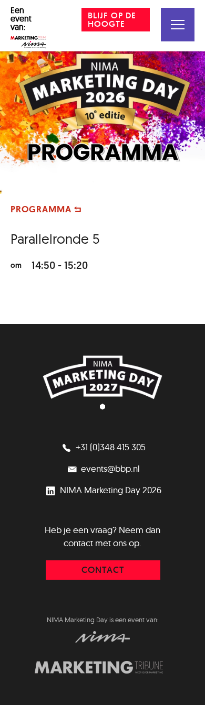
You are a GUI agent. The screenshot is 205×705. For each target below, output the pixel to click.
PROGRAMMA (42, 209)
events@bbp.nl (109, 468)
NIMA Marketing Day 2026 (109, 489)
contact (103, 570)
